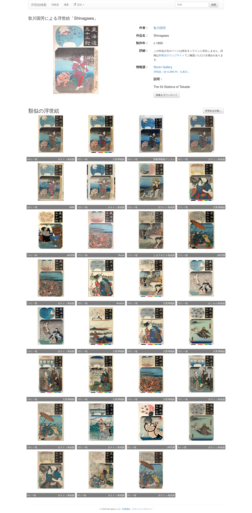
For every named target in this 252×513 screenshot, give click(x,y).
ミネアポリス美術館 (164, 255)
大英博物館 (119, 159)
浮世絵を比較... (213, 110)
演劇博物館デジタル (164, 159)
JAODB (71, 255)
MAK (72, 207)
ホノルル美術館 (216, 303)
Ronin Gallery (163, 67)
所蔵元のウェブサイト (171, 55)
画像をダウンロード (166, 95)
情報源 (55, 4)
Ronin (121, 255)
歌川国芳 (160, 27)
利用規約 (126, 508)
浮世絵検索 (38, 4)
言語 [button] (79, 4)
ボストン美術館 (66, 159)
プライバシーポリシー (142, 508)
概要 (66, 4)
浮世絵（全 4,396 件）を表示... (172, 71)
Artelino (120, 303)
